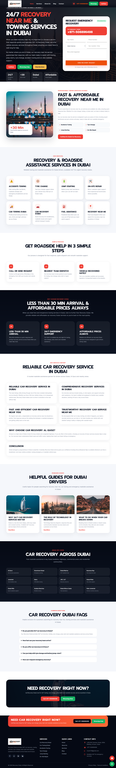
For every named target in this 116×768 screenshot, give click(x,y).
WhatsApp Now (68, 699)
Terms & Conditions (102, 765)
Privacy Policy (92, 765)
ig (22, 756)
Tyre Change (43, 751)
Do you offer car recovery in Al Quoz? (36, 647)
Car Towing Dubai (45, 745)
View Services (39, 67)
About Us (48, 4)
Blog (54, 4)
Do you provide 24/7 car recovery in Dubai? (38, 631)
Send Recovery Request (86, 63)
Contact (61, 4)
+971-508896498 (80, 4)
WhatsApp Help (25, 67)
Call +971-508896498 (50, 699)
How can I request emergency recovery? (37, 660)
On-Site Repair (44, 756)
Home (32, 4)
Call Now (103, 3)
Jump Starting (44, 753)
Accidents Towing (45, 748)
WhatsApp (93, 3)
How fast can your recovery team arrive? (37, 640)
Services (39, 4)
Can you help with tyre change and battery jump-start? (42, 653)
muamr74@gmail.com (93, 750)
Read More (11, 530)
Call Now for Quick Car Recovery (70, 137)
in (18, 756)
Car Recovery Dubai (45, 742)
